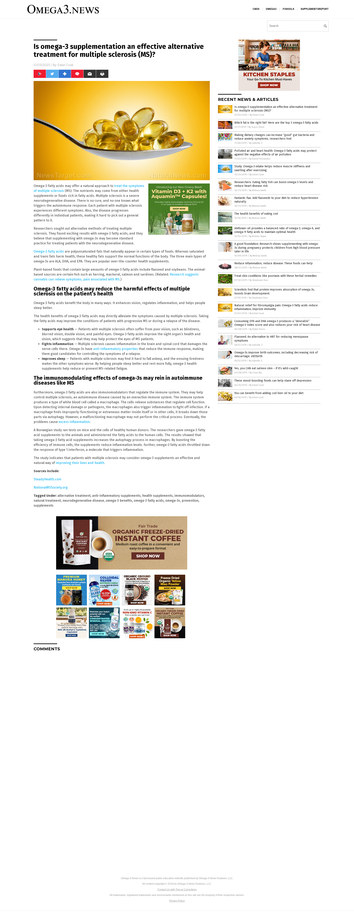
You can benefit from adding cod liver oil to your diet (268, 393)
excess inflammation (74, 422)
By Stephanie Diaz (259, 280)
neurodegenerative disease (83, 501)
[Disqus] (122, 706)
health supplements (157, 496)
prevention (190, 501)
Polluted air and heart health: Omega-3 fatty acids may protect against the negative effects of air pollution (275, 152)
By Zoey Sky (256, 372)
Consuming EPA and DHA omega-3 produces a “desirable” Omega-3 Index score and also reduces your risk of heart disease (277, 323)
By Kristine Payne (257, 236)
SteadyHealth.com (47, 479)
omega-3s (172, 501)
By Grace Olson (256, 127)
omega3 (271, 9)
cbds (256, 9)
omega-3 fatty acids (149, 501)
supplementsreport (315, 9)
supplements (43, 505)
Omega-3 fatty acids (49, 251)
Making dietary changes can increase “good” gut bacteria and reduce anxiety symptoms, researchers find (274, 136)
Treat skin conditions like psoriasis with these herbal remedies (275, 276)
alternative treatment (74, 496)
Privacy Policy (177, 900)
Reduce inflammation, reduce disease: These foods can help (273, 263)
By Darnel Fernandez (259, 158)
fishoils (288, 9)
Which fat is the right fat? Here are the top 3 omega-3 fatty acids (276, 122)
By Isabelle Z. (256, 143)
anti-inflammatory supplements (116, 496)
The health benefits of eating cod (256, 213)
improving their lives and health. (80, 463)
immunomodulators (189, 496)
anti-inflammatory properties (115, 349)
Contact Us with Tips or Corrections (177, 889)
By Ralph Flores (257, 329)
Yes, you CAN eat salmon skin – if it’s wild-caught (266, 368)
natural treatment (47, 501)
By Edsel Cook (257, 115)
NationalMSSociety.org (51, 487)
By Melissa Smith (257, 190)
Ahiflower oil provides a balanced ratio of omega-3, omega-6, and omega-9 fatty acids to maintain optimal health (277, 230)
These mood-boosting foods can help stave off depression (272, 380)
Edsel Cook (65, 65)
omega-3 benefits (119, 501)
